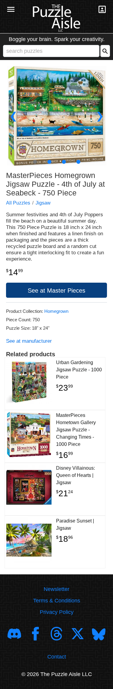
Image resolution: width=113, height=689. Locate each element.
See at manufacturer (29, 341)
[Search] (105, 51)
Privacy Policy (57, 612)
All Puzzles (18, 202)
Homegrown (56, 311)
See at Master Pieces (56, 290)
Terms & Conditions (56, 601)
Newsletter (56, 589)
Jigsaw (43, 202)
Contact (56, 657)
